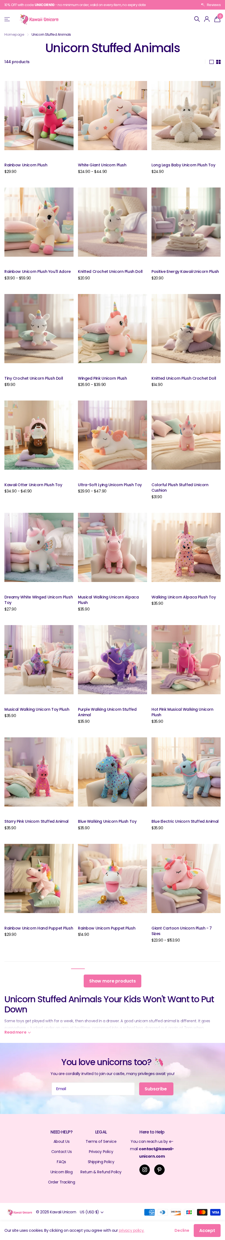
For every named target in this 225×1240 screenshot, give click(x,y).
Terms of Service (101, 1141)
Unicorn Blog (61, 1172)
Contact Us (61, 1151)
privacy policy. (131, 1230)
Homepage (14, 34)
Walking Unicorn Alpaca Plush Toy (183, 597)
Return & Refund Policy (101, 1172)
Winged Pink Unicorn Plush (102, 378)
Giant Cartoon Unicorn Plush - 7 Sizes (181, 931)
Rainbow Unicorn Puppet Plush (106, 928)
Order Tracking (61, 1182)
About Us (62, 1141)
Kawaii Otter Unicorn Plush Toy (33, 485)
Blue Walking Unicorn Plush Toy (107, 821)
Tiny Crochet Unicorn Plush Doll (33, 378)
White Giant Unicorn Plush (102, 165)
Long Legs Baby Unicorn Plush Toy (183, 165)
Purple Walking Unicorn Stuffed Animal (107, 712)
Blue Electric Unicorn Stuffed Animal (185, 821)
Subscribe (156, 1089)
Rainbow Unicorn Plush (25, 165)
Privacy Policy (101, 1151)
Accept (207, 1230)
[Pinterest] (159, 1170)
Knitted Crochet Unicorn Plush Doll (110, 271)
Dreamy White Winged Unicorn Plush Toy (38, 600)
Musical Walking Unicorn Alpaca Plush (108, 600)
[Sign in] (207, 19)
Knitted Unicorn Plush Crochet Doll (183, 378)
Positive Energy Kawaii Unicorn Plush (185, 271)
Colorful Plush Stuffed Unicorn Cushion (179, 487)
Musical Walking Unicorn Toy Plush (36, 709)
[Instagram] (144, 1170)
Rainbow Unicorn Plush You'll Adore (37, 271)
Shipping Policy (101, 1162)
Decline (182, 1230)
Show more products (112, 981)
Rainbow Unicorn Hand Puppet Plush (38, 928)
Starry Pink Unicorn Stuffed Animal (36, 821)
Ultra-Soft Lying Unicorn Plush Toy (110, 485)
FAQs (61, 1162)
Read (15, 1032)
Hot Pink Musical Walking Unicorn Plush (182, 712)
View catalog (7, 19)
